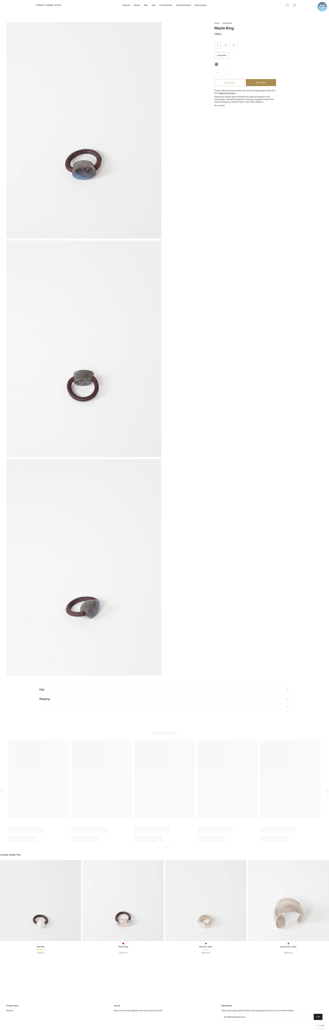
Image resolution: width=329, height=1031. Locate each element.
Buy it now (261, 82)
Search (9, 1010)
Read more (219, 105)
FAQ (41, 689)
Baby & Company (227, 93)
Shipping (44, 698)
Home (216, 23)
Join (318, 1017)
